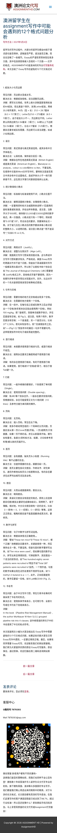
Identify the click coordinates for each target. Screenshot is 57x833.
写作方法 (7, 42)
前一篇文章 (29, 666)
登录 (26, 691)
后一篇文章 (29, 674)
